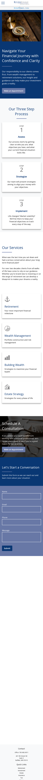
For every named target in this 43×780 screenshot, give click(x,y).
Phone (4, 517)
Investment (21, 770)
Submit (7, 548)
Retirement (21, 768)
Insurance (21, 775)
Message (6, 530)
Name (4, 491)
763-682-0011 (23, 752)
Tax (21, 778)
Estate (22, 773)
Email (4, 504)
